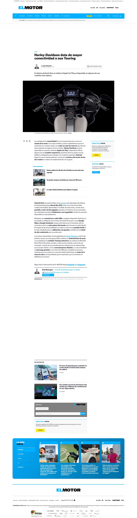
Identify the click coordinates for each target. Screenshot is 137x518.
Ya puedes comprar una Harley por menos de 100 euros (64, 180)
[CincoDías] (102, 8)
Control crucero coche (31, 1)
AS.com (85, 511)
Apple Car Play (53, 279)
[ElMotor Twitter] (68, 500)
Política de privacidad (23, 500)
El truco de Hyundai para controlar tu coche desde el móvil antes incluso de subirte (73, 367)
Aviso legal (15, 500)
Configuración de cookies (34, 500)
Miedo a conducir (96, 1)
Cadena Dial (78, 513)
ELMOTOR (20, 449)
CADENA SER (20, 467)
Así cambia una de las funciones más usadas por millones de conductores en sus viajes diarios (73, 386)
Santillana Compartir (74, 511)
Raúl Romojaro (47, 65)
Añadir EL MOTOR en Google (95, 66)
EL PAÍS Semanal (83, 513)
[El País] (93, 8)
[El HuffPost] (110, 8)
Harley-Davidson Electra (69, 279)
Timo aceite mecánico (74, 1)
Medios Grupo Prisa (36, 516)
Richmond (49, 516)
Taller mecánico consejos (117, 1)
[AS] (97, 8)
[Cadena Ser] (116, 8)
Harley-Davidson (72, 236)
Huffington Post (52, 513)
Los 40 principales (58, 511)
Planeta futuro (90, 513)
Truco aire (22, 1)
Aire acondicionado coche (62, 1)
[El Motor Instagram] (70, 500)
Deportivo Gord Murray (49, 1)
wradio (66, 513)
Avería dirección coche (85, 1)
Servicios (89, 15)
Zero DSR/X (40, 1)
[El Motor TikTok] (72, 500)
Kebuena (95, 513)
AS (18, 462)
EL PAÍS (19, 458)
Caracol (96, 511)
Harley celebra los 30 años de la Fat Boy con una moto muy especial (65, 171)
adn (90, 511)
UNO (61, 513)
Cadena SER (80, 511)
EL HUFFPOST (21, 454)
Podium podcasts (65, 516)
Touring (63, 203)
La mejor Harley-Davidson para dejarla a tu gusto (62, 190)
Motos (36, 51)
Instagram (81, 265)
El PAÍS (50, 511)
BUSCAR (96, 172)
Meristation (93, 516)
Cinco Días (71, 513)
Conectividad (60, 279)
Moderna (57, 516)
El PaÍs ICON (72, 516)
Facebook (70, 265)
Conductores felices (106, 1)
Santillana (65, 511)
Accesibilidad (51, 500)
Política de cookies (44, 500)
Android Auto (46, 279)
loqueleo (85, 516)
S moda (78, 516)
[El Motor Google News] (74, 500)
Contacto (57, 500)
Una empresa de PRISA (36, 512)
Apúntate (40, 430)
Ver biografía (46, 274)
